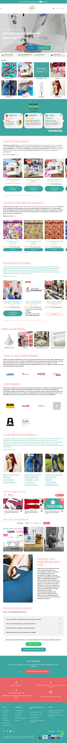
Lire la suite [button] (8, 126)
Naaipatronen (44, 48)
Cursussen (6, 720)
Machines (32, 48)
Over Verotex (18, 713)
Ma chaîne (60, 495)
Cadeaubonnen (7, 725)
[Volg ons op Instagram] (7, 731)
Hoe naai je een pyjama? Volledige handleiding (11, 478)
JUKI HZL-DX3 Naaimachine (12, 179)
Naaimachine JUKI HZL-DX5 (54, 179)
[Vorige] (3, 2)
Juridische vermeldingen (17, 737)
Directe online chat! (33, 644)
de (9, 213)
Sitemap (17, 720)
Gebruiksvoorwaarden (28, 736)
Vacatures (18, 715)
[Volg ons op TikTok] (14, 731)
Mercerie (5, 718)
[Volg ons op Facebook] (4, 731)
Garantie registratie (20, 718)
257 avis (36, 108)
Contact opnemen (29, 737)
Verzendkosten (19, 710)
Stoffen (21, 48)
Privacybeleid (18, 736)
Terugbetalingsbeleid (8, 736)
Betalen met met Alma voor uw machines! (33, 1)
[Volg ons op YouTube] (11, 731)
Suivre (47, 523)
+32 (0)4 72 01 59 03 (37, 712)
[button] (53, 9)
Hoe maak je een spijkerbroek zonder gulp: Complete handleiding (32, 479)
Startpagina (6, 710)
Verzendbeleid (6, 737)
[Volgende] (63, 2)
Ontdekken (12, 249)
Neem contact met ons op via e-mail (33, 649)
